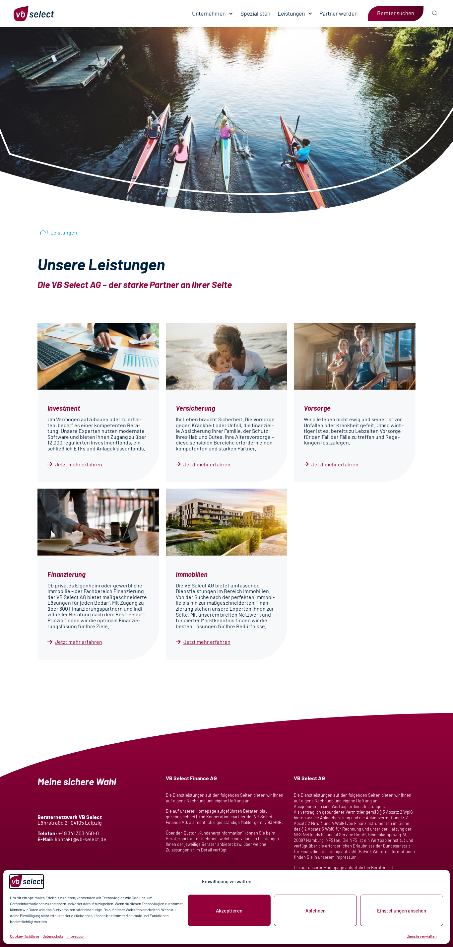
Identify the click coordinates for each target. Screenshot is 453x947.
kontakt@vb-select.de (80, 839)
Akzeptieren (229, 910)
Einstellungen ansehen (401, 910)
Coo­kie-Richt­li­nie (24, 936)
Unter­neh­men (209, 13)
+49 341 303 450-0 (78, 833)
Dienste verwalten (421, 936)
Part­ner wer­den (338, 13)
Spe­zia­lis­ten (255, 13)
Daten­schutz (52, 936)
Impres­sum (76, 936)
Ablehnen (315, 910)
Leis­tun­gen (291, 13)
